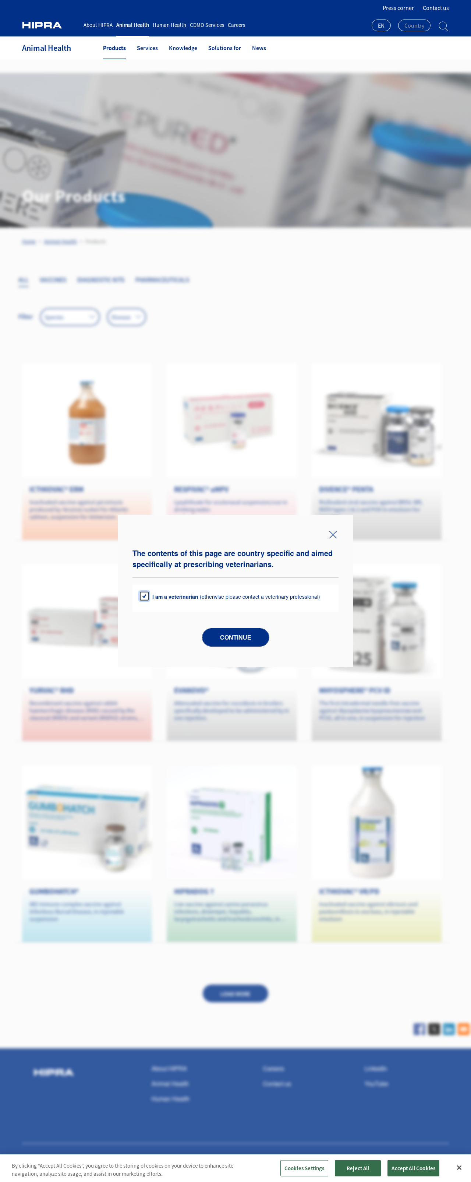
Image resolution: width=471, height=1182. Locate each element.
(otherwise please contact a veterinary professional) (236, 596)
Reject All (358, 1167)
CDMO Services (207, 24)
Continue (235, 637)
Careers (236, 24)
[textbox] (414, 25)
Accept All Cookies (413, 1167)
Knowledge (183, 48)
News (259, 48)
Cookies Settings (304, 1167)
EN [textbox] (381, 25)
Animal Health (132, 24)
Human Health (169, 24)
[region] (235, 1168)
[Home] (50, 25)
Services (147, 48)
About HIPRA (98, 24)
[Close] (459, 1168)
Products (114, 48)
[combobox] (381, 26)
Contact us (436, 7)
